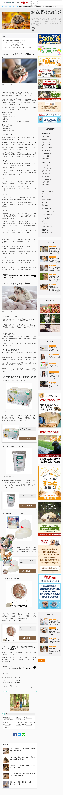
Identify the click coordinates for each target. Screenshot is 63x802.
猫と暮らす (47, 165)
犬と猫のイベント (49, 214)
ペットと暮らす (48, 191)
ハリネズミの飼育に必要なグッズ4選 (14, 45)
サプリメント (48, 226)
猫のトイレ (47, 170)
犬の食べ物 (47, 139)
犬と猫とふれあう (49, 211)
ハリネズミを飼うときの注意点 (13, 42)
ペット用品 (47, 223)
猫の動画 (46, 184)
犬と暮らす (47, 136)
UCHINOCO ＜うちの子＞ (8, 6)
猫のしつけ (47, 173)
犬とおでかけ (48, 147)
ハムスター (47, 199)
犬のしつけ (47, 145)
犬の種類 (46, 156)
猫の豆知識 (47, 179)
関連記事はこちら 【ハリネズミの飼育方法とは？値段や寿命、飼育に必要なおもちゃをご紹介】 (18, 276)
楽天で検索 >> (27, 438)
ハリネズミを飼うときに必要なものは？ (15, 40)
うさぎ (46, 194)
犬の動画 (46, 158)
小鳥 (45, 202)
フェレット (47, 196)
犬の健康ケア (48, 150)
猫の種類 (46, 182)
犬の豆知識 (47, 153)
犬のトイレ (47, 142)
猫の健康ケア (48, 176)
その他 (16, 6)
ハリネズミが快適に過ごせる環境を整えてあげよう (18, 47)
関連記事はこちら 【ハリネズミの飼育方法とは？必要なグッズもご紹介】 (17, 667)
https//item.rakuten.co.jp (9, 411)
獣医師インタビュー (50, 232)
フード (46, 220)
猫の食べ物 (47, 168)
